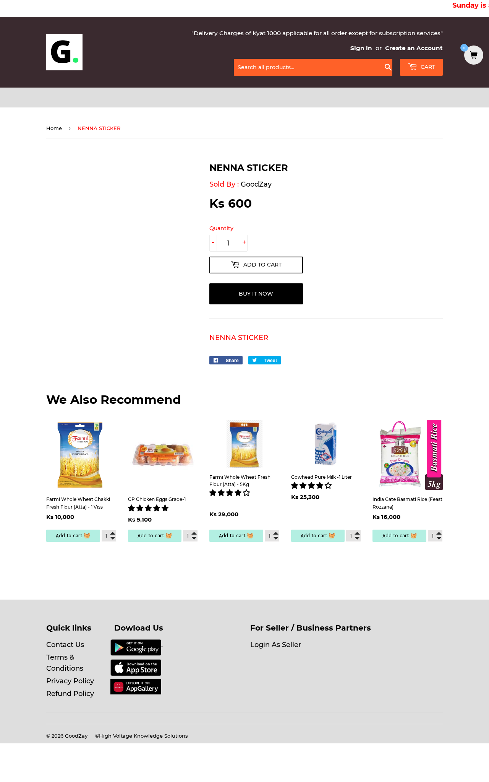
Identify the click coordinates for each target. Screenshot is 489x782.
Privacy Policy (70, 681)
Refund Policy (70, 693)
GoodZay (256, 184)
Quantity (221, 228)
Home (54, 128)
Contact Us (65, 645)
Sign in (361, 48)
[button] (149, 508)
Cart (427, 66)
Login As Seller (275, 645)
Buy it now (256, 293)
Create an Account (414, 48)
